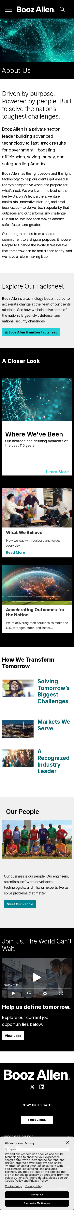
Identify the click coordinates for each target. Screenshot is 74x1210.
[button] (62, 9)
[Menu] (8, 9)
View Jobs (13, 1036)
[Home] (36, 9)
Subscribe (37, 1119)
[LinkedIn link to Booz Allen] (41, 1087)
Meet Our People (20, 904)
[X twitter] (32, 1087)
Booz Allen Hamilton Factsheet (32, 332)
